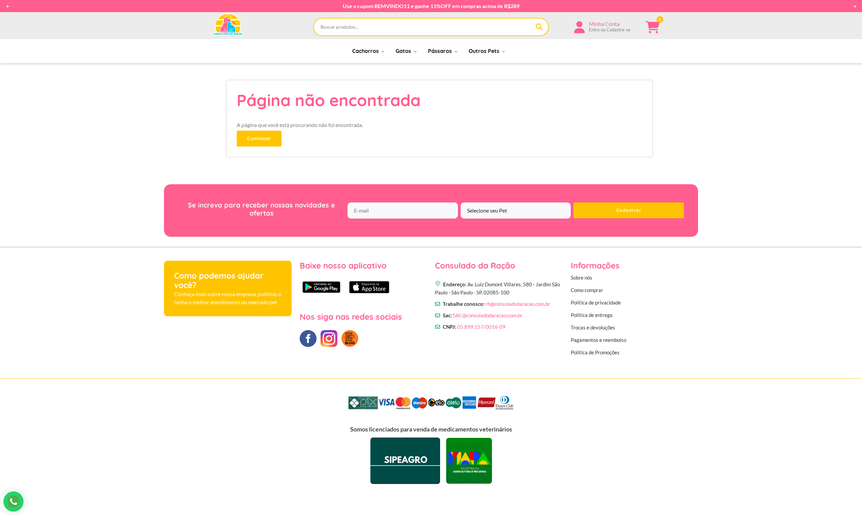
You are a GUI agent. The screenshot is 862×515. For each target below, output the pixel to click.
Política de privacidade (596, 302)
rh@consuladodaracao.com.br (518, 304)
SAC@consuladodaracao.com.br (487, 315)
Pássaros (440, 50)
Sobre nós (581, 278)
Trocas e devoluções (593, 327)
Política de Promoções (595, 352)
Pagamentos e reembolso (598, 340)
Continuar (259, 138)
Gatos (404, 50)
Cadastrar (628, 210)
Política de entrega (591, 315)
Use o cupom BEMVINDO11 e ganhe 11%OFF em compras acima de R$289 (431, 6)
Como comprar (587, 290)
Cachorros (366, 50)
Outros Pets (485, 50)
